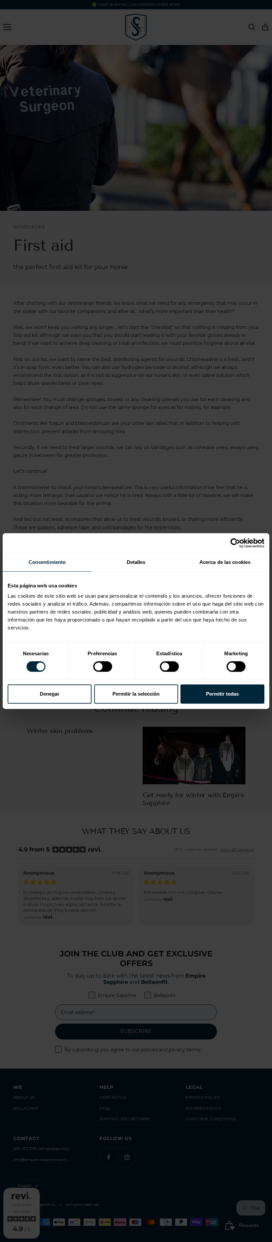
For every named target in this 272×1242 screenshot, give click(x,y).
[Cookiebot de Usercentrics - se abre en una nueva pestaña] (235, 543)
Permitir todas (222, 694)
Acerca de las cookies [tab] (224, 562)
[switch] (102, 666)
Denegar (49, 694)
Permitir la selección (136, 694)
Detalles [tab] (136, 562)
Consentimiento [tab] (47, 562)
